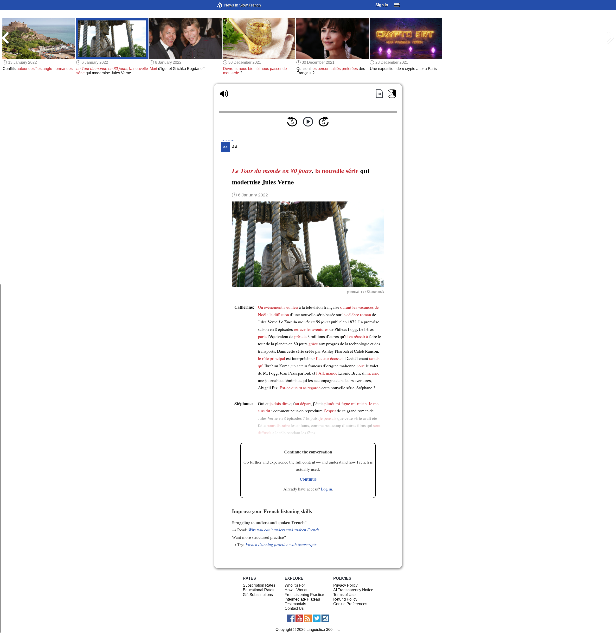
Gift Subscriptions (258, 595)
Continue (308, 479)
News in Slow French (226, 5)
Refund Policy (345, 599)
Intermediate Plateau (302, 599)
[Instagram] (325, 618)
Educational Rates (258, 590)
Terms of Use (344, 595)
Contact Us (294, 608)
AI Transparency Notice (353, 590)
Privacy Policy (345, 585)
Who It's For (295, 585)
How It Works (296, 590)
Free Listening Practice (304, 595)
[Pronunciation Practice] (392, 93)
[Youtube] (299, 618)
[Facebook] (291, 618)
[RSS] (308, 618)
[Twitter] (317, 618)
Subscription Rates (259, 585)
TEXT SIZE (227, 140)
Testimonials (295, 604)
